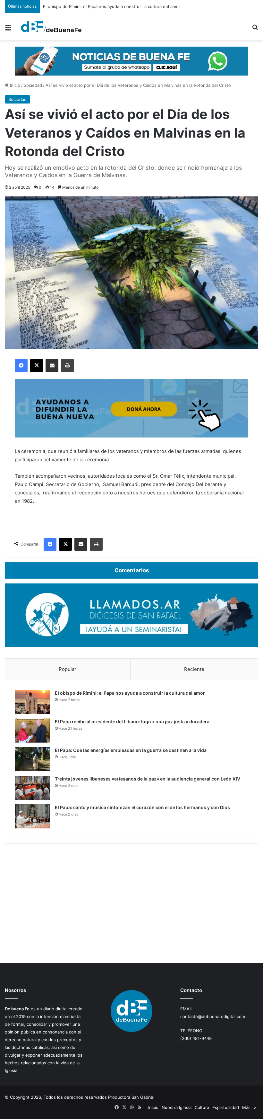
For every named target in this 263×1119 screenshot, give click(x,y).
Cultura (202, 1107)
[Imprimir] (67, 365)
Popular (67, 669)
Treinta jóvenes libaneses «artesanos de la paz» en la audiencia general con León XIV (147, 778)
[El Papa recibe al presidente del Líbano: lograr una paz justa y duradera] (32, 730)
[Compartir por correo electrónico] (52, 365)
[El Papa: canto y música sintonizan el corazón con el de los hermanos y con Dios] (32, 816)
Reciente (194, 669)
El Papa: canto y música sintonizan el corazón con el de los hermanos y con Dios (142, 807)
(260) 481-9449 (196, 1038)
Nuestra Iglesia (176, 1107)
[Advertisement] (131, 898)
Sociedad (33, 85)
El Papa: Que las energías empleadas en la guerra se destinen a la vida (131, 750)
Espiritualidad (225, 1107)
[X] (36, 365)
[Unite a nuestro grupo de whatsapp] (131, 60)
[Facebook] (21, 365)
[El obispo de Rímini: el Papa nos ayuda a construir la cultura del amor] (32, 702)
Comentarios (132, 570)
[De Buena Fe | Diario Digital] (51, 27)
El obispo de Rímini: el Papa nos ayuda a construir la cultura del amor (130, 693)
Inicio (14, 85)
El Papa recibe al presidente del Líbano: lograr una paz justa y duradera (132, 721)
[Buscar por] (255, 29)
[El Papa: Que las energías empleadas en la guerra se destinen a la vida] (32, 759)
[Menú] (8, 29)
